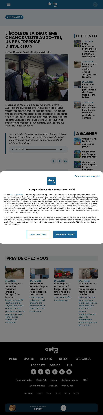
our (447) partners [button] (16, 195)
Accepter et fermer (65, 234)
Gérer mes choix (38, 234)
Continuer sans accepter (87, 176)
